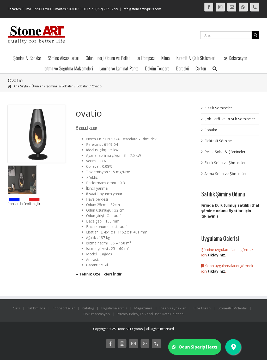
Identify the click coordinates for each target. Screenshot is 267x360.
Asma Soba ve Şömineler (225, 173)
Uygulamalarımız (114, 308)
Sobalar (210, 129)
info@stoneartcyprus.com (142, 9)
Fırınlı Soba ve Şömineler (225, 162)
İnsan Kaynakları (173, 308)
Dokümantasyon (96, 313)
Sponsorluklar (63, 308)
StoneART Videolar (232, 308)
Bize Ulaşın (202, 308)
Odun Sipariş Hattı (198, 347)
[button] (215, 68)
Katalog (88, 308)
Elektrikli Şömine (218, 140)
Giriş (16, 308)
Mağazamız (143, 308)
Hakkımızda (36, 308)
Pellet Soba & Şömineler (224, 151)
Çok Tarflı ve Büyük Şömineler (229, 118)
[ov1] (36, 107)
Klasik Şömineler (218, 107)
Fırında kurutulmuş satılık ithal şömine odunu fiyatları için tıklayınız (230, 211)
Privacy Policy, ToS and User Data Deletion (150, 313)
